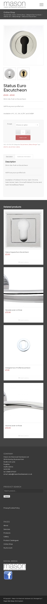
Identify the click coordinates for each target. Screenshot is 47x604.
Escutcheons (24, 144)
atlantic (6, 147)
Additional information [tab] (24, 156)
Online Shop (9, 12)
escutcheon (12, 147)
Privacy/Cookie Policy (12, 508)
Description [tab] (9, 156)
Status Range (33, 144)
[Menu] (40, 4)
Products (7, 533)
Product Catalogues (11, 540)
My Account (8, 548)
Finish (9, 124)
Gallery (6, 536)
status (18, 147)
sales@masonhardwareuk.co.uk (20, 474)
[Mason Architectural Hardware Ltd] (19, 4)
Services (7, 529)
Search (6, 496)
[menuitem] (40, 4)
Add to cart (23, 137)
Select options (24, 262)
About (6, 525)
